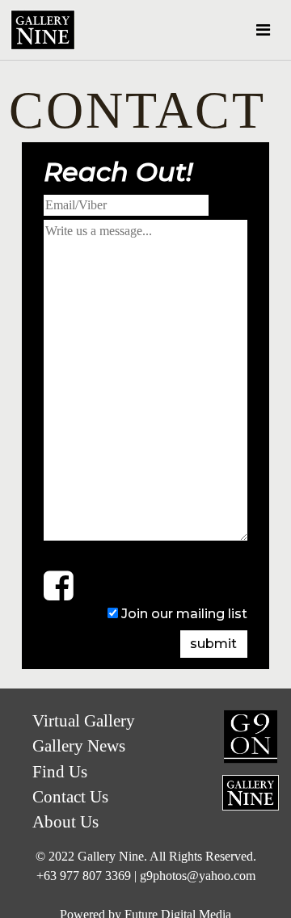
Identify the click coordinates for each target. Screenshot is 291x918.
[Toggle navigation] (263, 30)
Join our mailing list (184, 613)
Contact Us (229, 891)
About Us (65, 821)
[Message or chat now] (59, 584)
